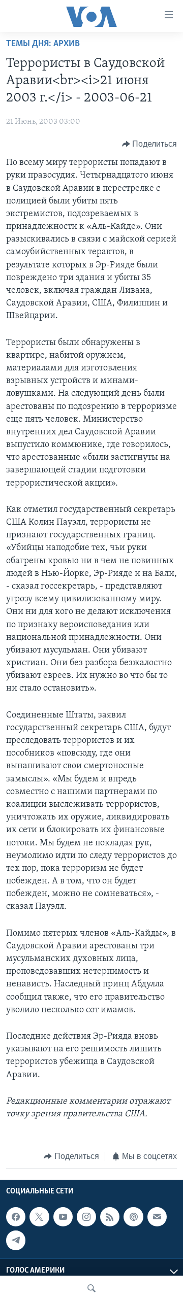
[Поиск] (91, 1288)
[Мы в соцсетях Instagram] (86, 1216)
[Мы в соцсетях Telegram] (15, 1240)
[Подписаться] (157, 1216)
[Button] (149, 144)
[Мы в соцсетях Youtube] (63, 1216)
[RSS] (109, 1216)
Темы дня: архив (43, 44)
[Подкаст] (133, 1216)
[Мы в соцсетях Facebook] (15, 1216)
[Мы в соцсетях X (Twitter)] (39, 1216)
